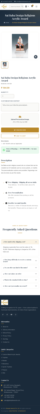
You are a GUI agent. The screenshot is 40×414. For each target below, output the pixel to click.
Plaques (4, 370)
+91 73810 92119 (9, 397)
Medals (4, 360)
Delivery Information (9, 329)
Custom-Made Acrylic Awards (11, 354)
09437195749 (13, 411)
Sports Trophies (7, 367)
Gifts (3, 373)
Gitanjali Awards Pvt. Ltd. (13, 408)
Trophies (5, 357)
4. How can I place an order (12, 274)
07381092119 (22, 411)
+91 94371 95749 (7, 1)
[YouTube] (11, 314)
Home (7, 22)
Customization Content (10, 101)
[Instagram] (7, 314)
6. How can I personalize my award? (15, 286)
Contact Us (6, 342)
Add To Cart (21, 136)
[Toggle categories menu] (36, 6)
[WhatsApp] (15, 314)
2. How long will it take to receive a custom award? (17, 260)
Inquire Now (21, 130)
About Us (5, 326)
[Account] (27, 6)
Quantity (4, 92)
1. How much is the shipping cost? (14, 242)
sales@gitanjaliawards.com (23, 1)
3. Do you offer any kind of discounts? (15, 268)
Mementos (5, 363)
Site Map (5, 339)
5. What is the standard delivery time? (15, 280)
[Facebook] (2, 314)
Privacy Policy (7, 336)
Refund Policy (7, 333)
